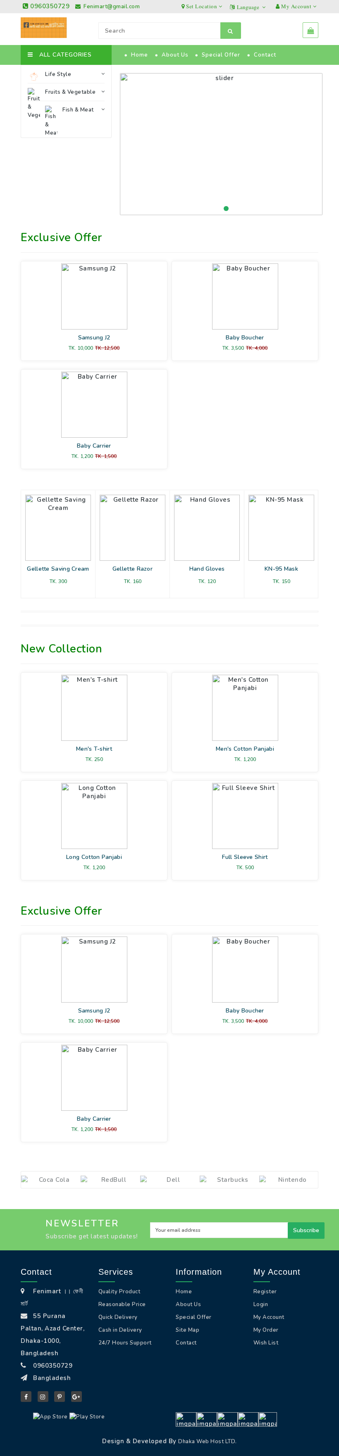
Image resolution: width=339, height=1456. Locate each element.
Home (139, 55)
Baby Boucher (245, 337)
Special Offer (221, 55)
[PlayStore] (87, 1417)
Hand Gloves (206, 569)
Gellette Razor (132, 569)
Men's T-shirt (94, 749)
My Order (266, 1330)
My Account (268, 1317)
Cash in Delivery (120, 1330)
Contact (265, 55)
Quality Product (119, 1291)
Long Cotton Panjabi (94, 857)
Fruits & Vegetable (70, 92)
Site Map (187, 1330)
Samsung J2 (94, 337)
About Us (175, 55)
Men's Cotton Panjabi (245, 749)
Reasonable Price (122, 1304)
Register (265, 1291)
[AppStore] (50, 1417)
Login (260, 1304)
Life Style (58, 74)
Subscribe (306, 1230)
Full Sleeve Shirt (244, 857)
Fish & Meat (78, 110)
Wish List (266, 1343)
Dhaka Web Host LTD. (207, 1441)
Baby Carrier (94, 446)
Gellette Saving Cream (58, 569)
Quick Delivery (118, 1317)
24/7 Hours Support (125, 1343)
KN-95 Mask (281, 569)
